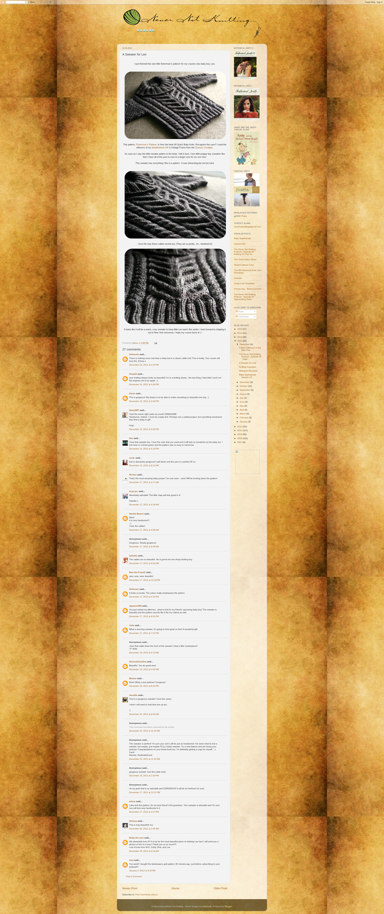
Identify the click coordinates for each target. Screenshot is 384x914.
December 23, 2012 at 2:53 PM (144, 776)
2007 (240, 442)
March (243, 414)
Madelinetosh (160, 147)
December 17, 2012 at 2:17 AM (144, 482)
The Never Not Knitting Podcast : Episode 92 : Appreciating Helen (245, 296)
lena (131, 860)
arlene (132, 801)
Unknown (134, 354)
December (245, 344)
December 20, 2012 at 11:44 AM (144, 731)
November (245, 382)
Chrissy (133, 821)
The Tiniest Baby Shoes (245, 259)
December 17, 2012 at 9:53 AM (144, 563)
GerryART (134, 410)
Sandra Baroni (136, 514)
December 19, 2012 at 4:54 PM (144, 669)
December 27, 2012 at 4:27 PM (144, 812)
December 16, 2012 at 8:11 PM (144, 465)
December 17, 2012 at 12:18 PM (144, 580)
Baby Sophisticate (242, 238)
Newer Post (129, 888)
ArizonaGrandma (137, 662)
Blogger (228, 906)
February (244, 417)
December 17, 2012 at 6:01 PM (144, 616)
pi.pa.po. (133, 491)
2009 (240, 434)
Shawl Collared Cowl (244, 265)
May (242, 406)
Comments (243, 317)
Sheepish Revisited (248, 371)
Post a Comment (134, 876)
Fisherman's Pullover (146, 144)
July (242, 398)
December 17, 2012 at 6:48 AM (144, 546)
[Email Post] (155, 343)
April (242, 410)
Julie (131, 625)
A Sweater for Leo (247, 363)
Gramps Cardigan (204, 147)
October (244, 386)
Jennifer (133, 695)
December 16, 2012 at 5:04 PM (144, 401)
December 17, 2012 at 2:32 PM (144, 597)
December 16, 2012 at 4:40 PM (144, 384)
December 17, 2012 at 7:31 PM (144, 633)
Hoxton (133, 475)
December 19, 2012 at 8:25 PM (144, 686)
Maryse (132, 678)
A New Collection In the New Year (250, 349)
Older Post (220, 888)
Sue (131, 438)
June (242, 402)
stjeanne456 (135, 606)
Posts (240, 311)
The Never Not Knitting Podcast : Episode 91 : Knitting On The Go (245, 251)
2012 (240, 341)
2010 (240, 430)
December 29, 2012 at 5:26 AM (144, 851)
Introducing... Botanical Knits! (248, 289)
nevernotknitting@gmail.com (247, 227)
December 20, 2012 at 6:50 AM (144, 714)
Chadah (133, 374)
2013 (240, 337)
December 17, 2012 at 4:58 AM (144, 530)
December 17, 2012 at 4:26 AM (144, 505)
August (243, 394)
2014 (240, 333)
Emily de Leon (136, 838)
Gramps (238, 278)
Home (175, 888)
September (245, 390)
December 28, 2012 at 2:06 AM (144, 829)
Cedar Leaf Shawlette (244, 283)
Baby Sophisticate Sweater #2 (247, 376)
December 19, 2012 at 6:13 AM (144, 653)
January (244, 422)
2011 (239, 426)
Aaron (132, 393)
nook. (132, 458)
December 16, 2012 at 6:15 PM (144, 449)
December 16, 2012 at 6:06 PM (144, 429)
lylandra (133, 556)
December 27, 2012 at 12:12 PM (144, 792)
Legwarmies (240, 244)
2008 (240, 438)
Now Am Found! (137, 572)
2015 (240, 329)
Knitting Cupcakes (247, 367)
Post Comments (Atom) (146, 894)
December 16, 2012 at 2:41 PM (144, 365)
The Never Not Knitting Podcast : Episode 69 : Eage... (250, 356)
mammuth (207, 906)
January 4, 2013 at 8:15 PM (142, 871)
